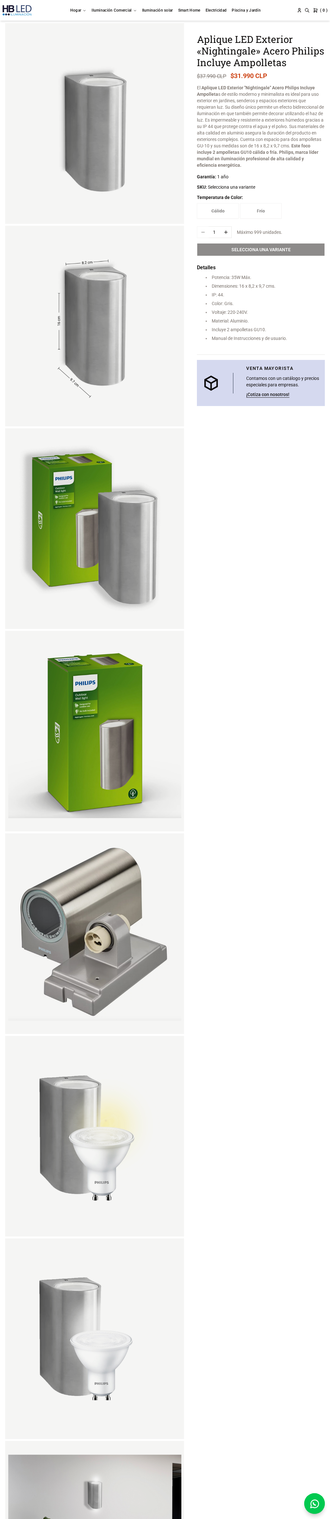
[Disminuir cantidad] (203, 232)
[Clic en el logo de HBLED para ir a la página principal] (17, 10)
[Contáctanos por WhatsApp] (314, 1503)
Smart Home (189, 10)
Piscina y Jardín (246, 10)
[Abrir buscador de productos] (307, 10)
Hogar (76, 10)
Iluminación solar (157, 10)
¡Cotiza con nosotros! (267, 394)
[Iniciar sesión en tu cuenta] (299, 10)
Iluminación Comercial (111, 10)
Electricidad (216, 10)
